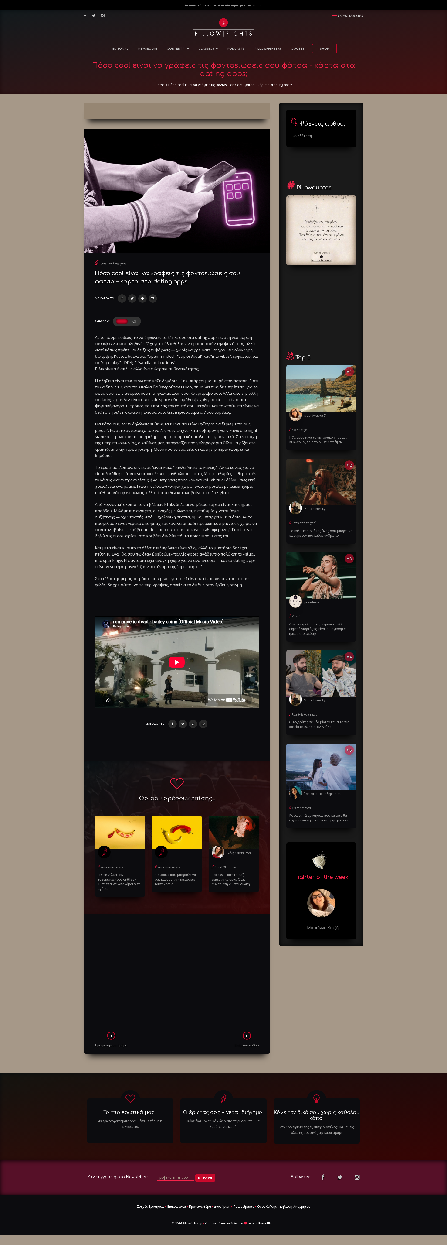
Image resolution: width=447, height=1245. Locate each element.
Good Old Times (225, 867)
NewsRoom (147, 48)
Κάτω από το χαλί (113, 264)
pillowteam (311, 602)
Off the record (301, 808)
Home (160, 84)
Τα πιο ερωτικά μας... (130, 1112)
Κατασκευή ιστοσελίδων (222, 1223)
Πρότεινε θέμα (200, 1206)
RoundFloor (266, 1223)
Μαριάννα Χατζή (315, 416)
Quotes (298, 48)
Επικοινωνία (176, 1206)
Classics (207, 48)
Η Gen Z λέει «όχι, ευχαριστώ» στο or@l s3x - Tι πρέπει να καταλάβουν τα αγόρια (119, 881)
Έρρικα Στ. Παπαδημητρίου (322, 794)
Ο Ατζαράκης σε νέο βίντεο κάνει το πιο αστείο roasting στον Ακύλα (319, 724)
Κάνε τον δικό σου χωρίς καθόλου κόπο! (316, 1115)
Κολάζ (296, 616)
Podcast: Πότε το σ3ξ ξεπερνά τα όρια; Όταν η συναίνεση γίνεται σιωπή (231, 879)
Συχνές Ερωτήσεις (150, 1206)
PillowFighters (268, 48)
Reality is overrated (304, 715)
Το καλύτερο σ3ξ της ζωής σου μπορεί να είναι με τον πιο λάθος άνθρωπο (320, 533)
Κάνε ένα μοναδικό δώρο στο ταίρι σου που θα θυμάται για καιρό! (223, 1124)
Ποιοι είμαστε (243, 1206)
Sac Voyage (299, 430)
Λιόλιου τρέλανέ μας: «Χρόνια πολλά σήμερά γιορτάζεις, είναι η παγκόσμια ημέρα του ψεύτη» (317, 629)
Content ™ (176, 48)
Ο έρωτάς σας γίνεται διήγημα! (223, 1112)
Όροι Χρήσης (267, 1206)
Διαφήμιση (222, 1206)
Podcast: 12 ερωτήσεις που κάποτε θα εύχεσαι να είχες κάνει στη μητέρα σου (318, 817)
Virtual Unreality (314, 509)
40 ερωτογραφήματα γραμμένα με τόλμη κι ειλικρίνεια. (130, 1124)
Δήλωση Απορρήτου (295, 1206)
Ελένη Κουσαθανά (239, 853)
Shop (324, 48)
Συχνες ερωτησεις (350, 15)
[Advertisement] (177, 974)
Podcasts (236, 48)
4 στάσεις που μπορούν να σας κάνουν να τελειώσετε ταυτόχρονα (175, 879)
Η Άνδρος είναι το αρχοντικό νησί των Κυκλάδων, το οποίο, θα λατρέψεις (318, 439)
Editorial (120, 48)
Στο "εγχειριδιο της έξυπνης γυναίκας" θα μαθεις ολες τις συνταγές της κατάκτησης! (316, 1130)
